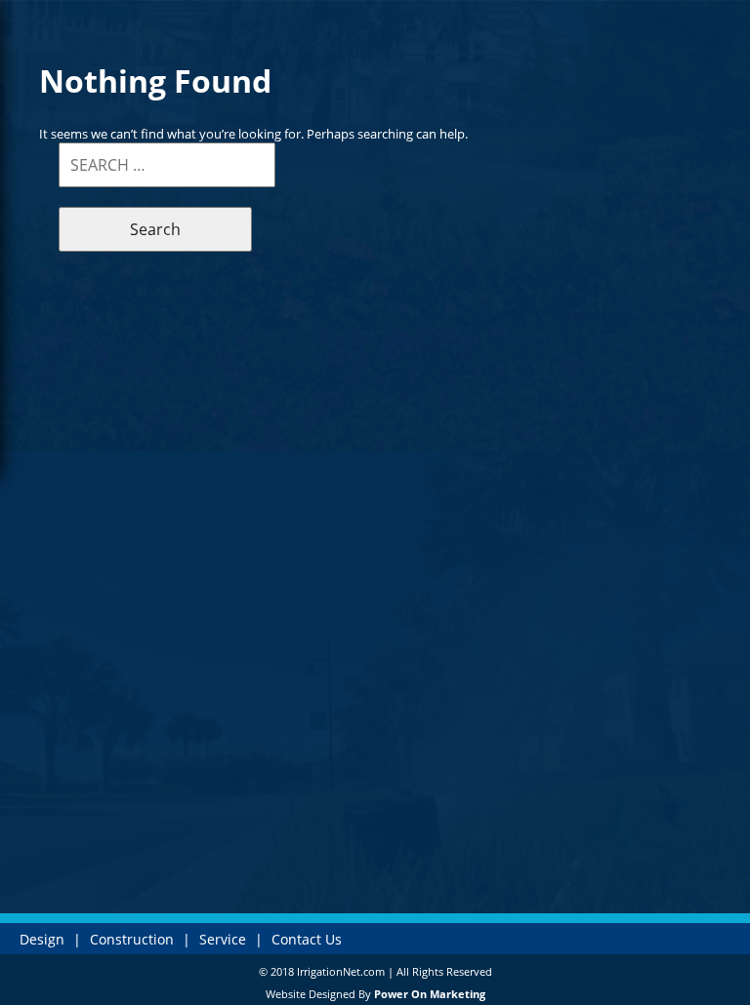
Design (42, 939)
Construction (132, 939)
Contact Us (306, 939)
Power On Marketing (429, 993)
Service (222, 939)
